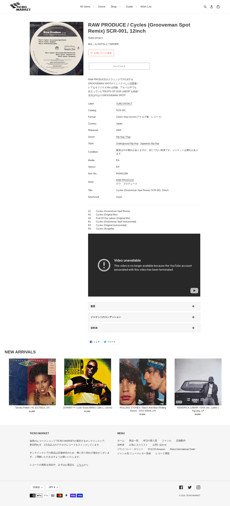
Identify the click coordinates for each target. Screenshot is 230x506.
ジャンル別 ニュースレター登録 (134, 453)
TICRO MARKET (193, 495)
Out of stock (32, 385)
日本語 (36, 487)
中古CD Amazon (156, 449)
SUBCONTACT (124, 103)
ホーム (120, 440)
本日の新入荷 (150, 440)
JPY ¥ (52, 487)
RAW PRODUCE (125, 180)
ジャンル (166, 440)
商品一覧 (133, 440)
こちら (80, 464)
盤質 (93, 306)
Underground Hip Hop (127, 143)
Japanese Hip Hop (149, 143)
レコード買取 (163, 453)
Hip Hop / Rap (123, 136)
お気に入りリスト (138, 444)
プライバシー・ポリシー (130, 449)
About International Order (182, 449)
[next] (222, 387)
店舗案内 (180, 440)
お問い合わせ (160, 444)
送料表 (94, 328)
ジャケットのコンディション (106, 317)
